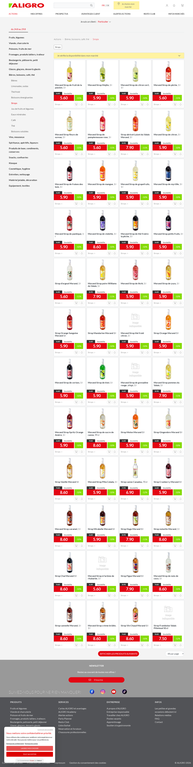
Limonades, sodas (19, 86)
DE (107, 5)
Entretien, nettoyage (19, 174)
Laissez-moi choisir (29, 748)
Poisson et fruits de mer (21, 715)
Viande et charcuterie (20, 711)
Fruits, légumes (16, 37)
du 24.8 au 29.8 (18, 29)
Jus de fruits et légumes (22, 108)
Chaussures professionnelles (72, 732)
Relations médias (163, 715)
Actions (13, 14)
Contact (159, 722)
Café (13, 120)
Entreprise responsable (118, 711)
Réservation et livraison (69, 728)
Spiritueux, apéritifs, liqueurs (23, 142)
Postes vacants (114, 718)
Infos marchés (176, 14)
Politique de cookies (31, 743)
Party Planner (65, 718)
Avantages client (90, 14)
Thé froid (15, 91)
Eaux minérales (18, 114)
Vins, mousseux (16, 137)
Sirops (14, 103)
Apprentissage (114, 722)
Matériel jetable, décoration (23, 180)
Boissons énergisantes (22, 97)
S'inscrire (98, 679)
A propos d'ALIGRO (116, 708)
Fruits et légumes (18, 708)
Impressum (59, 762)
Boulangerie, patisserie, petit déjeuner (28, 722)
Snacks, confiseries (18, 157)
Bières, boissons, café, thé (22, 74)
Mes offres (36, 14)
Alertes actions (121, 14)
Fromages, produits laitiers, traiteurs (27, 718)
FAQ (157, 718)
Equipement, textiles (19, 185)
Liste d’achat (64, 725)
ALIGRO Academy (67, 711)
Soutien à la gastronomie (119, 725)
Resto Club (149, 14)
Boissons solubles (19, 131)
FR (103, 5)
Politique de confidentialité (15, 743)
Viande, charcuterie (19, 43)
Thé (13, 125)
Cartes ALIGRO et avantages (72, 708)
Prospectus (62, 14)
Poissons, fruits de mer (20, 48)
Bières (14, 80)
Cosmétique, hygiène (19, 168)
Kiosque (13, 163)
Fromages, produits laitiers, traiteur (27, 54)
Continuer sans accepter (45, 729)
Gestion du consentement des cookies (87, 762)
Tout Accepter (29, 754)
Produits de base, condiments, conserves (24, 150)
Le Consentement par (30, 760)
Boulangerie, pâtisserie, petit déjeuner (23, 62)
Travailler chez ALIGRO (118, 715)
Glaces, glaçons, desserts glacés (24, 69)
